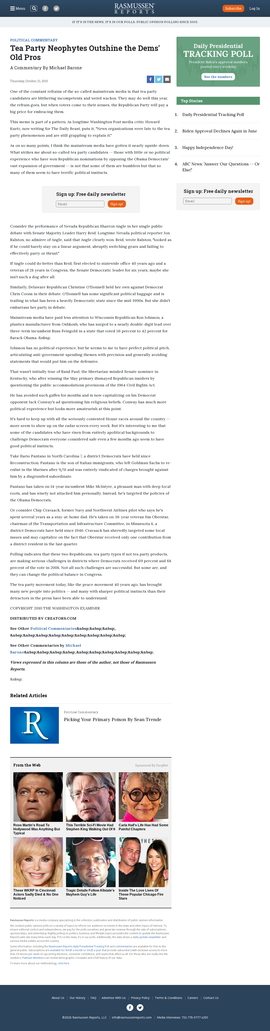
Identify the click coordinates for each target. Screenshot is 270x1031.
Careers (193, 998)
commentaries (123, 946)
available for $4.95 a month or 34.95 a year (75, 950)
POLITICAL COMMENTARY (34, 40)
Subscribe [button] (233, 8)
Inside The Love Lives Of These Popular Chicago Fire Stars (141, 894)
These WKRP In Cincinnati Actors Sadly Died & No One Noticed (35, 894)
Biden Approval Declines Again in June (219, 131)
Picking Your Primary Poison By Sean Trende (112, 719)
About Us (58, 998)
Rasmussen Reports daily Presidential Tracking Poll (79, 946)
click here (63, 963)
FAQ (93, 998)
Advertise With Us (114, 998)
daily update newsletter (147, 937)
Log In (254, 8)
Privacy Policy (140, 998)
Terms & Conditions (168, 998)
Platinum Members (33, 958)
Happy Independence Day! (207, 147)
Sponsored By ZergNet (151, 765)
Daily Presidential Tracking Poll (213, 114)
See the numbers (218, 77)
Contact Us (211, 998)
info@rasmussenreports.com (132, 1017)
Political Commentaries (53, 628)
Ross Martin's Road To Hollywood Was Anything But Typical (36, 829)
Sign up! (117, 204)
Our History (77, 998)
